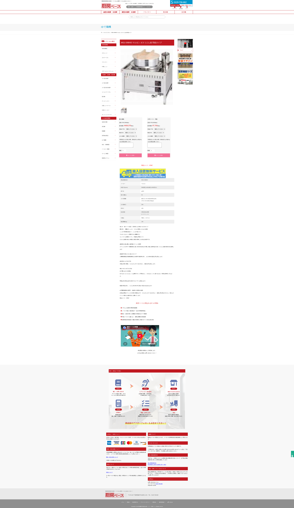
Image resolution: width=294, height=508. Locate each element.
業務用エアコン (105, 158)
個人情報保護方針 (152, 463)
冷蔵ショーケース (106, 105)
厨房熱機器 (104, 48)
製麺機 (103, 131)
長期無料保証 (139, 6)
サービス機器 (105, 153)
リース (148, 6)
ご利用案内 (139, 3)
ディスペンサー (105, 101)
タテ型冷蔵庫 (105, 78)
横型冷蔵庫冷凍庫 (129, 12)
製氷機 (103, 96)
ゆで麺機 (104, 140)
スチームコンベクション (108, 71)
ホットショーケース (107, 114)
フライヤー (104, 62)
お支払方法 (151, 3)
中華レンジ (104, 66)
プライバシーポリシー (145, 502)
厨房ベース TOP (128, 3)
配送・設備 (130, 6)
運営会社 (154, 502)
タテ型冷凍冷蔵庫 (106, 87)
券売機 (103, 126)
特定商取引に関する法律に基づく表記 (157, 464)
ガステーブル (105, 57)
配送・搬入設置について (112, 457)
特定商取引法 (135, 502)
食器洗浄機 (104, 122)
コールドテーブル (106, 92)
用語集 (128, 502)
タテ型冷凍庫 (105, 83)
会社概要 (135, 3)
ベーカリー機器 (105, 149)
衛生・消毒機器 (105, 144)
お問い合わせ (145, 3)
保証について (109, 472)
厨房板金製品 (105, 135)
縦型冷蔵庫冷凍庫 (110, 12)
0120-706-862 (159, 483)
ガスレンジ (104, 53)
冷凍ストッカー (105, 110)
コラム (122, 502)
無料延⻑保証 (161, 502)
